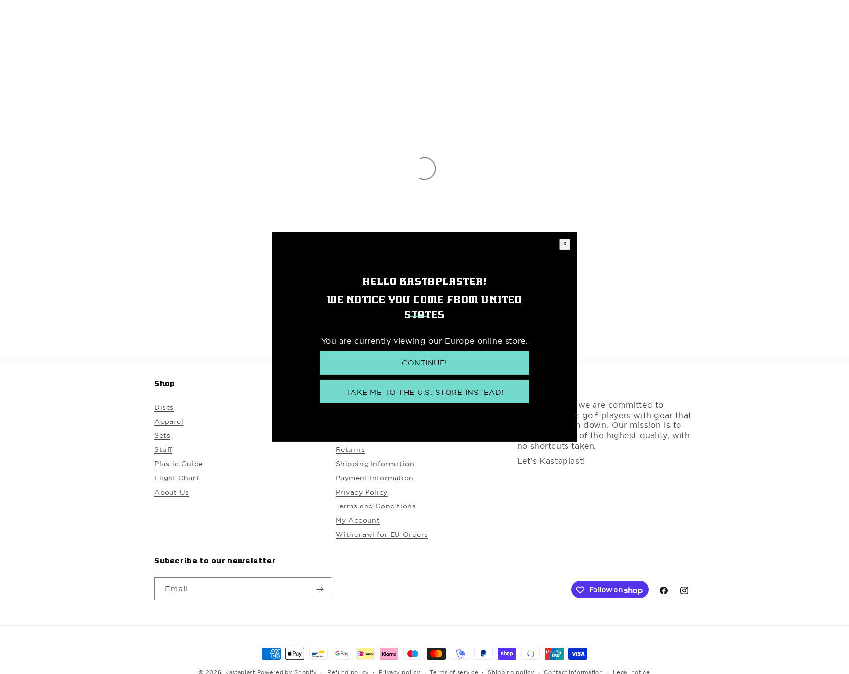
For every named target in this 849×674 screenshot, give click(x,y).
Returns (350, 450)
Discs (164, 407)
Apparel (168, 421)
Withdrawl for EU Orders (382, 535)
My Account (358, 520)
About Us (171, 492)
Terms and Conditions (376, 506)
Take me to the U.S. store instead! (425, 392)
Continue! (424, 363)
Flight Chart (176, 478)
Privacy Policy (361, 492)
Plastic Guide (178, 464)
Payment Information (374, 478)
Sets (162, 435)
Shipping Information (375, 464)
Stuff (163, 450)
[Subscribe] (320, 589)
